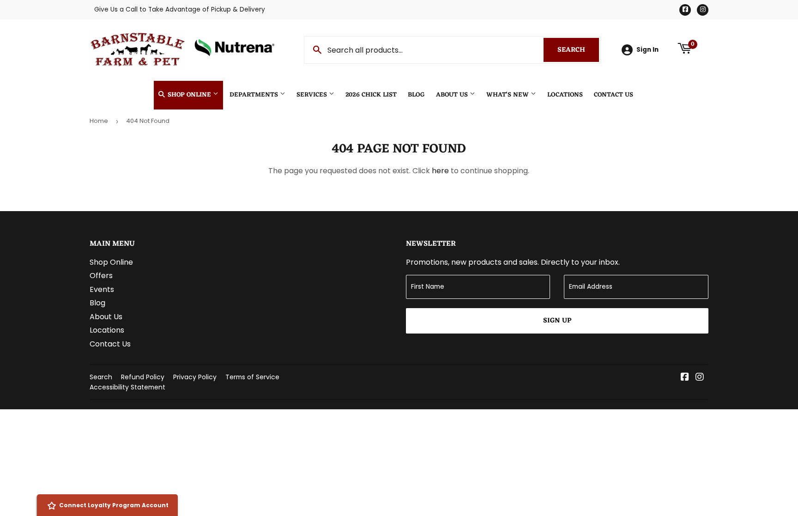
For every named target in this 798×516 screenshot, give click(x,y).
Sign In (647, 49)
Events (102, 289)
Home (99, 120)
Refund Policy (142, 377)
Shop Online (189, 95)
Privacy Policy (195, 377)
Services (312, 95)
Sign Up (557, 321)
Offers (101, 275)
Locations (565, 95)
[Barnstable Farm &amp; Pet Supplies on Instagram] (699, 377)
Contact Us (613, 95)
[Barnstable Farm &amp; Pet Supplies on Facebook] (685, 377)
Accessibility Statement (127, 387)
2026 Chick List (371, 95)
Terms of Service (252, 377)
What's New (508, 95)
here (440, 170)
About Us (453, 95)
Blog (416, 95)
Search (578, 50)
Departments (255, 95)
